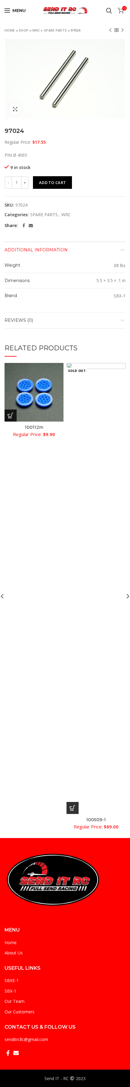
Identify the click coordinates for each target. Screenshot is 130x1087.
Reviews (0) (19, 320)
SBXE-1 (12, 980)
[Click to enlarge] (15, 109)
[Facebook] (24, 225)
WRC (36, 30)
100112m (34, 427)
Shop (23, 30)
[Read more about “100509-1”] (73, 808)
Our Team (14, 1001)
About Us (14, 953)
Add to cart (52, 182)
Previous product (110, 30)
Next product (122, 30)
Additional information (36, 250)
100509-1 (96, 819)
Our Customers (19, 1012)
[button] (11, 416)
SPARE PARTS (55, 30)
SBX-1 (10, 991)
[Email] (31, 225)
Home (10, 30)
